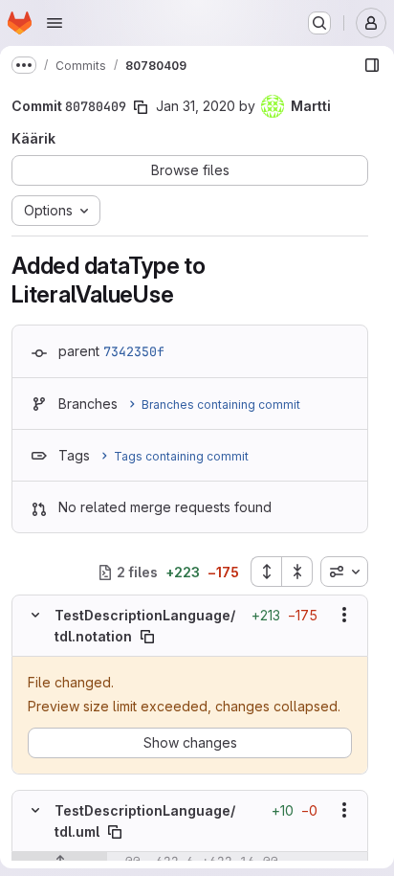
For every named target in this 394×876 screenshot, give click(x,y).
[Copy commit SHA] (140, 107)
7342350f (133, 351)
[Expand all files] (266, 571)
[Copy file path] (147, 636)
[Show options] (344, 614)
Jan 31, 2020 (195, 106)
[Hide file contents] (35, 614)
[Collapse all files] (297, 571)
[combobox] (344, 571)
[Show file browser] (372, 65)
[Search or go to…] (319, 22)
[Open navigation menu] (54, 23)
